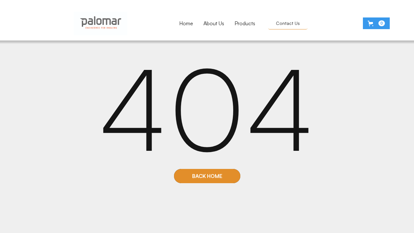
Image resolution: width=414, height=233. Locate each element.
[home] (100, 23)
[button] (376, 23)
